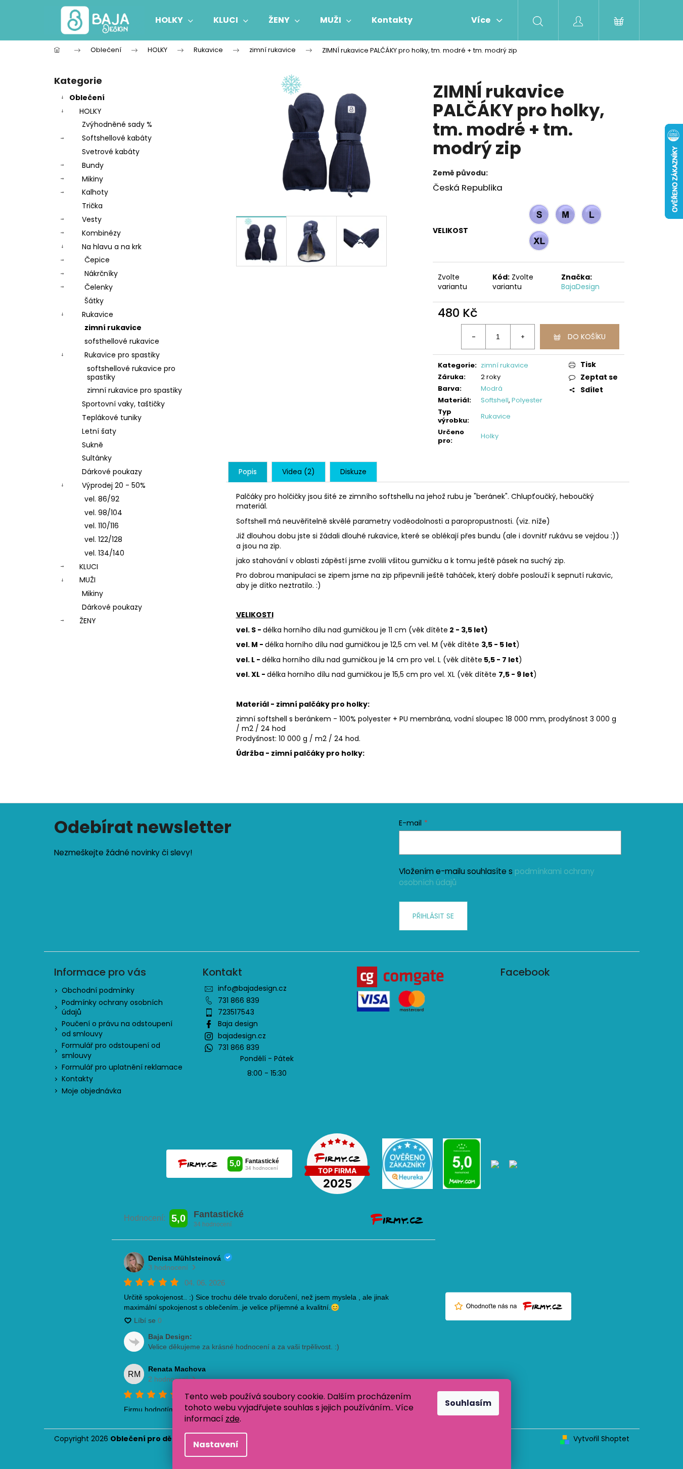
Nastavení (216, 1444)
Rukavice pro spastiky (122, 355)
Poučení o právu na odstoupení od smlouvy (117, 1028)
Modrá (492, 388)
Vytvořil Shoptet (601, 1439)
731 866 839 (238, 1000)
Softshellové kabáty (117, 138)
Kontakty (77, 1079)
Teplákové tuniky (112, 417)
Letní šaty (99, 431)
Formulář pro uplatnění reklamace (122, 1067)
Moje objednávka (91, 1091)
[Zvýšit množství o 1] (522, 337)
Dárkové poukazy (112, 472)
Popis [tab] (248, 472)
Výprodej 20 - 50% (114, 485)
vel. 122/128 (103, 539)
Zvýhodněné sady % (117, 124)
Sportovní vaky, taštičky (123, 404)
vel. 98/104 (103, 513)
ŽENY (87, 621)
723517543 (236, 1012)
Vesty (92, 219)
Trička (92, 206)
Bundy (93, 165)
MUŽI (87, 580)
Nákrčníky (101, 273)
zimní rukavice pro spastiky (134, 390)
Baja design (238, 1024)
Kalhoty (95, 192)
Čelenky (98, 287)
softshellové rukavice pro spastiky (131, 372)
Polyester (527, 400)
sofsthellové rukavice (121, 341)
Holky (489, 436)
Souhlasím (468, 1403)
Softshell (495, 400)
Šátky (94, 301)
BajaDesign (580, 287)
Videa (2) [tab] (298, 472)
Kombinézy (101, 233)
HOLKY (90, 111)
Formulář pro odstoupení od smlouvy (111, 1050)
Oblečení (87, 98)
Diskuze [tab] (353, 472)
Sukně (92, 445)
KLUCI (88, 567)
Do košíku (587, 337)
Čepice (97, 260)
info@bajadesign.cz (252, 988)
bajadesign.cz (242, 1036)
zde (232, 1419)
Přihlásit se (433, 916)
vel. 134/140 (104, 553)
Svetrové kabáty (111, 152)
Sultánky (97, 458)
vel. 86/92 (101, 499)
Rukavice (97, 314)
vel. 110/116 (101, 526)
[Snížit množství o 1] (474, 337)
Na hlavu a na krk (112, 247)
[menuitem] (174, 20)
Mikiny (92, 179)
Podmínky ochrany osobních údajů (112, 1007)
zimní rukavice (113, 328)
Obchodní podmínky (98, 990)
